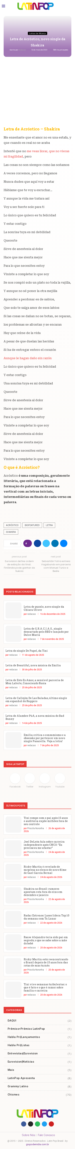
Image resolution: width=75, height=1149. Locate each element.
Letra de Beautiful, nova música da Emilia (33, 665)
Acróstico (12, 525)
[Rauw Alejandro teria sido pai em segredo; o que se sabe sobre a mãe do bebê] (13, 942)
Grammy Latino (39, 1086)
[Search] (69, 6)
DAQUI (39, 1020)
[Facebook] (23, 1124)
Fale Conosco (46, 1135)
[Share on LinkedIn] (55, 543)
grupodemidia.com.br (37, 1144)
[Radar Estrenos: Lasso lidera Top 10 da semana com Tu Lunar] (13, 919)
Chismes (39, 1094)
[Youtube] (51, 1124)
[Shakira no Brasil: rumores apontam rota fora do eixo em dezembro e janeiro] (13, 895)
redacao (22, 50)
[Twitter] (44, 1124)
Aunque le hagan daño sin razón (28, 358)
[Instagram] (30, 1124)
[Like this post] (29, 543)
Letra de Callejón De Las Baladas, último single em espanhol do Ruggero (36, 699)
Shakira (11, 532)
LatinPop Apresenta (39, 1078)
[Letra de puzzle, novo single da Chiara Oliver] (13, 610)
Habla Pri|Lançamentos (39, 1037)
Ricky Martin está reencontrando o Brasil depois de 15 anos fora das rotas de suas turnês (46, 962)
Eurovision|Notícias (39, 1061)
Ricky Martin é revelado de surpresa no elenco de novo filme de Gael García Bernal (45, 870)
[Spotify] (37, 1124)
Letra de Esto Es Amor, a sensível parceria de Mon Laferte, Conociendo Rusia (34, 681)
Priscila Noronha (35, 828)
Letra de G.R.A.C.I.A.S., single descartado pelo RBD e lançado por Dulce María (46, 632)
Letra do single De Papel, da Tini (26, 650)
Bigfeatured (32, 525)
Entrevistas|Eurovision (39, 1053)
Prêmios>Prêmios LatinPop (39, 1029)
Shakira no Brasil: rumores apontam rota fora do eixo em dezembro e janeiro (43, 892)
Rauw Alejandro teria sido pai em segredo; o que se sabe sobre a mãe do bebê (46, 940)
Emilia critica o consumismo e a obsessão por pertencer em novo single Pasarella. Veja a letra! (45, 738)
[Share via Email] (63, 543)
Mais (39, 1070)
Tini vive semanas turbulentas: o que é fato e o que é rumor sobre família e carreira (45, 987)
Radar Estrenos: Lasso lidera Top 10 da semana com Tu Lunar (46, 917)
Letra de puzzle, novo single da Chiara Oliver (44, 608)
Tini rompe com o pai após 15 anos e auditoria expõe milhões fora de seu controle (46, 821)
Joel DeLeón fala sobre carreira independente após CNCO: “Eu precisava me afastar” (44, 845)
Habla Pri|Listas (39, 1045)
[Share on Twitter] (46, 543)
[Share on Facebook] (37, 543)
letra (49, 525)
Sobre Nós (28, 1135)
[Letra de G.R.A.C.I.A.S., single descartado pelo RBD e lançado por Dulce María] (13, 634)
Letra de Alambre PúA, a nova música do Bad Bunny (34, 717)
